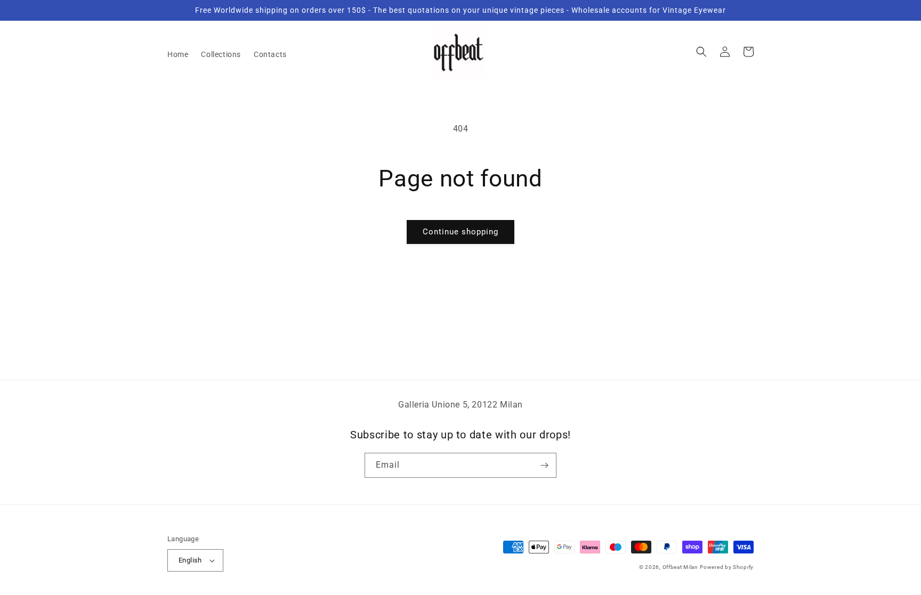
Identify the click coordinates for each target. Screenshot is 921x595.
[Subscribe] (544, 465)
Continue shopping (460, 232)
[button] (701, 51)
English (190, 560)
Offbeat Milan (680, 567)
